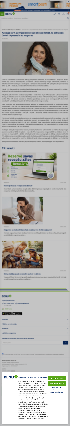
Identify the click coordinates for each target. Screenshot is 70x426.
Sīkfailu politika (57, 387)
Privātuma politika (57, 390)
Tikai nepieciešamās (57, 383)
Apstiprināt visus (57, 378)
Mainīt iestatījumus (56, 392)
